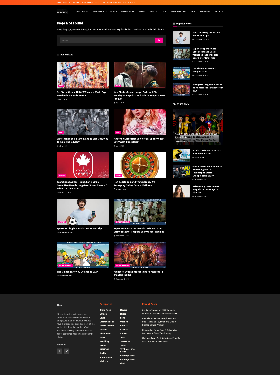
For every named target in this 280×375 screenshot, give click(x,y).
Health (153, 11)
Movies (123, 310)
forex (102, 337)
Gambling (205, 11)
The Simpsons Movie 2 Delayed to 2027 (77, 271)
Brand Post (127, 11)
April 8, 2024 (199, 157)
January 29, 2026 (64, 192)
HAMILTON (104, 349)
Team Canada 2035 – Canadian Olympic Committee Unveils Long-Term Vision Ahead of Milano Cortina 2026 (81, 185)
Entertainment (122, 222)
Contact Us (76, 2)
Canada (62, 176)
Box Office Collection (105, 11)
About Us (66, 2)
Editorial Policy (129, 2)
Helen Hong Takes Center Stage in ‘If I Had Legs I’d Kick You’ (205, 189)
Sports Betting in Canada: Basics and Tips (79, 228)
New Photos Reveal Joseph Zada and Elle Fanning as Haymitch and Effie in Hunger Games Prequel (139, 95)
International (178, 11)
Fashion (103, 329)
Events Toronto (107, 326)
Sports (219, 11)
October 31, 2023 (200, 180)
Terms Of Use (100, 2)
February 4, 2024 (183, 141)
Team (59, 2)
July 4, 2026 (119, 103)
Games (142, 11)
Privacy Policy (87, 2)
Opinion (124, 322)
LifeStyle (104, 361)
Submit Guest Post (114, 2)
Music (123, 314)
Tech (163, 11)
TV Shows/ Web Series (127, 350)
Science (124, 329)
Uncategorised (127, 355)
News (61, 86)
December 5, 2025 (122, 236)
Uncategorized (127, 359)
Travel (123, 345)
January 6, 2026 (121, 189)
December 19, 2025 (65, 232)
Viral (193, 11)
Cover (102, 318)
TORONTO (125, 341)
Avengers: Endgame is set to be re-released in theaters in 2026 (207, 87)
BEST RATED (82, 11)
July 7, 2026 (62, 99)
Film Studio (105, 333)
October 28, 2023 (201, 196)
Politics (124, 326)
